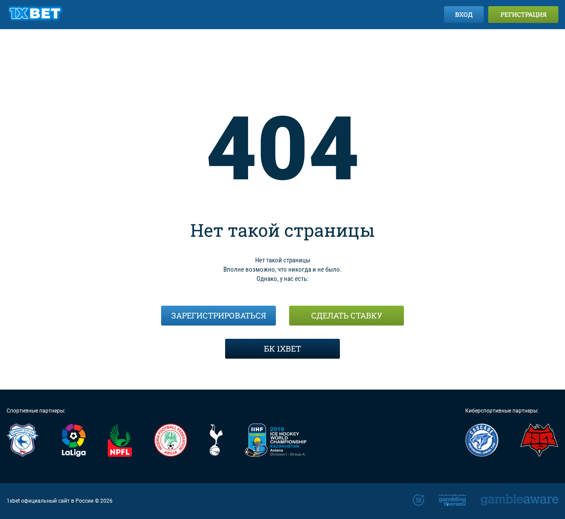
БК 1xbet (282, 348)
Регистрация (523, 14)
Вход (464, 14)
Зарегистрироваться (218, 315)
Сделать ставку (346, 315)
